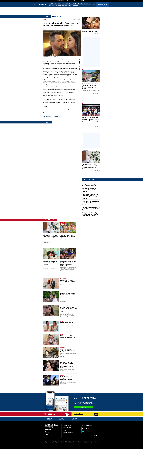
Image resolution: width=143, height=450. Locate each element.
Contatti (64, 430)
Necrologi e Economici (67, 427)
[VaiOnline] (76, 1)
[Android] (89, 431)
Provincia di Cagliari (53, 112)
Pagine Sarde (94, 419)
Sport (78, 3)
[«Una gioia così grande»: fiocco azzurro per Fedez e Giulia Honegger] (51, 253)
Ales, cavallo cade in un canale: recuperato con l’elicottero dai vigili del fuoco (89, 86)
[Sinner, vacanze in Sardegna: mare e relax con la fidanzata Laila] (68, 227)
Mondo (66, 3)
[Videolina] (60, 0)
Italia (63, 3)
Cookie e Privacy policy (67, 425)
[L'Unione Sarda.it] (40, 4)
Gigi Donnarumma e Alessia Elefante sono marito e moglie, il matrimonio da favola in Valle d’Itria (90, 166)
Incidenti (69, 5)
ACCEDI (107, 1)
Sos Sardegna (64, 5)
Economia (74, 3)
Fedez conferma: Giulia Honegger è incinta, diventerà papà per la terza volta (67, 378)
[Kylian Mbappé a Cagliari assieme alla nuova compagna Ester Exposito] (51, 352)
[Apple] (89, 428)
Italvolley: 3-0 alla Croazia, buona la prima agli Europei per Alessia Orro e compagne (91, 119)
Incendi (59, 5)
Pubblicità (65, 428)
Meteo (90, 3)
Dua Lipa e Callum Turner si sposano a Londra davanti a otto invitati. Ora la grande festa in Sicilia (91, 214)
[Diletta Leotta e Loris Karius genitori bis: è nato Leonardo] (51, 339)
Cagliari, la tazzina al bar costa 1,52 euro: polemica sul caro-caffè (91, 30)
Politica (70, 3)
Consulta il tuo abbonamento (49, 419)
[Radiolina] (68, 0)
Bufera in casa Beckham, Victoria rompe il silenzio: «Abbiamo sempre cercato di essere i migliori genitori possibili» (67, 365)
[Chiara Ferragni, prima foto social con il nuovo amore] (51, 326)
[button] (53, 16)
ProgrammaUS (51, 3)
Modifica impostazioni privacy (68, 432)
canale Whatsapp (76, 59)
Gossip (47, 16)
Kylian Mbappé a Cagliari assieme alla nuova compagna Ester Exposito (67, 350)
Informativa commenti (67, 433)
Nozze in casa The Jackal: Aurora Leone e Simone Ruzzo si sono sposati (90, 203)
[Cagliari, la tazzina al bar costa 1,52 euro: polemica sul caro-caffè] (91, 23)
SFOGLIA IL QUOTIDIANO (102, 4)
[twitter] (35, 0)
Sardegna (59, 3)
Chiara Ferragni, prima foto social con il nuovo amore (67, 323)
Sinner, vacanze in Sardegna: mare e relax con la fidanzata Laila (90, 184)
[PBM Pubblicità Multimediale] (82, 0)
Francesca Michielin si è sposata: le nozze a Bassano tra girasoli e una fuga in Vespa (91, 208)
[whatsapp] (38, 0)
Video (56, 3)
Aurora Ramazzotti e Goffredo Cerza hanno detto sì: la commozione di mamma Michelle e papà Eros (91, 196)
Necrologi (86, 3)
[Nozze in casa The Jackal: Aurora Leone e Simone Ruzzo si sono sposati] (51, 283)
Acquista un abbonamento (61, 419)
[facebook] (37, 0)
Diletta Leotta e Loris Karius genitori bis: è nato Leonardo (67, 336)
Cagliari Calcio (75, 5)
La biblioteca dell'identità (74, 419)
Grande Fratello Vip (56, 116)
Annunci (81, 3)
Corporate (65, 435)
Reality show (48, 116)
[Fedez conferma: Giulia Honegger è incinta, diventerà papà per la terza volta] (51, 380)
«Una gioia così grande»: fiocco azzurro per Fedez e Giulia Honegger (90, 190)
